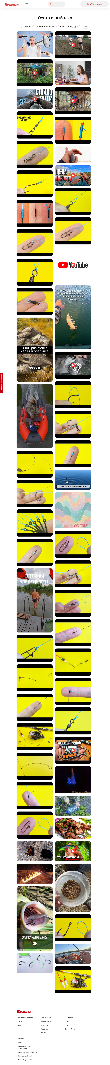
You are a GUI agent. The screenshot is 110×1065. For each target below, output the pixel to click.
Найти (55, 4)
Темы (67, 1021)
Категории (69, 1018)
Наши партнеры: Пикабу (27, 1052)
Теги (66, 1025)
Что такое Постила (25, 1018)
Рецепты (44, 1029)
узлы (77, 27)
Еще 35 (85, 27)
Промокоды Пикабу (25, 1056)
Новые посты (46, 1018)
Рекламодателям (25, 1060)
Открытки (45, 1025)
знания (61, 27)
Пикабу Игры (70, 1029)
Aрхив (43, 1033)
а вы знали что (27, 27)
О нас (20, 1021)
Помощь (21, 1039)
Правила (21, 1042)
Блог (19, 1025)
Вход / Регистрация (94, 4)
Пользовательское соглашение (25, 1047)
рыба (70, 27)
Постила (12, 4)
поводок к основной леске (46, 27)
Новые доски (46, 1021)
